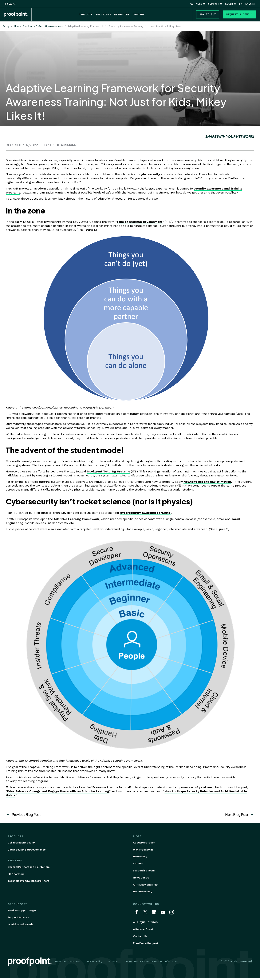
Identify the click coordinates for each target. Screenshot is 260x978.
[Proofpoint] (18, 14)
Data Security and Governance (27, 849)
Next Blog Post (236, 814)
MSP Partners (16, 873)
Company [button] (139, 14)
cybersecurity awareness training (145, 512)
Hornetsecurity (142, 891)
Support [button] (213, 3)
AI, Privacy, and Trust (145, 884)
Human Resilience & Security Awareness (38, 26)
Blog (6, 26)
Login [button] (229, 3)
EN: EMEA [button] (245, 3)
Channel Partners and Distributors (28, 866)
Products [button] (86, 14)
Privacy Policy (94, 961)
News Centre (141, 877)
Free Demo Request (145, 943)
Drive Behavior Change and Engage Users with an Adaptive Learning (58, 791)
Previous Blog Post (26, 814)
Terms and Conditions (67, 961)
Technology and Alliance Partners (28, 880)
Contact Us (140, 936)
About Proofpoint (144, 842)
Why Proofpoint (143, 849)
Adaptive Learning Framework (76, 519)
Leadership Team (144, 870)
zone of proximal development (140, 222)
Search (11, 3)
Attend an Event (143, 929)
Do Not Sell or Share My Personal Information (151, 961)
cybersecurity (149, 174)
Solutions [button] (103, 14)
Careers (138, 863)
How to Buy (140, 856)
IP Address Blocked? (20, 924)
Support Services (18, 917)
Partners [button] (196, 3)
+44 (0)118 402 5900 (145, 922)
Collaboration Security (22, 842)
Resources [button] (122, 14)
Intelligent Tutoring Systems (108, 471)
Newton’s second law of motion (207, 481)
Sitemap (113, 961)
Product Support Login (22, 910)
